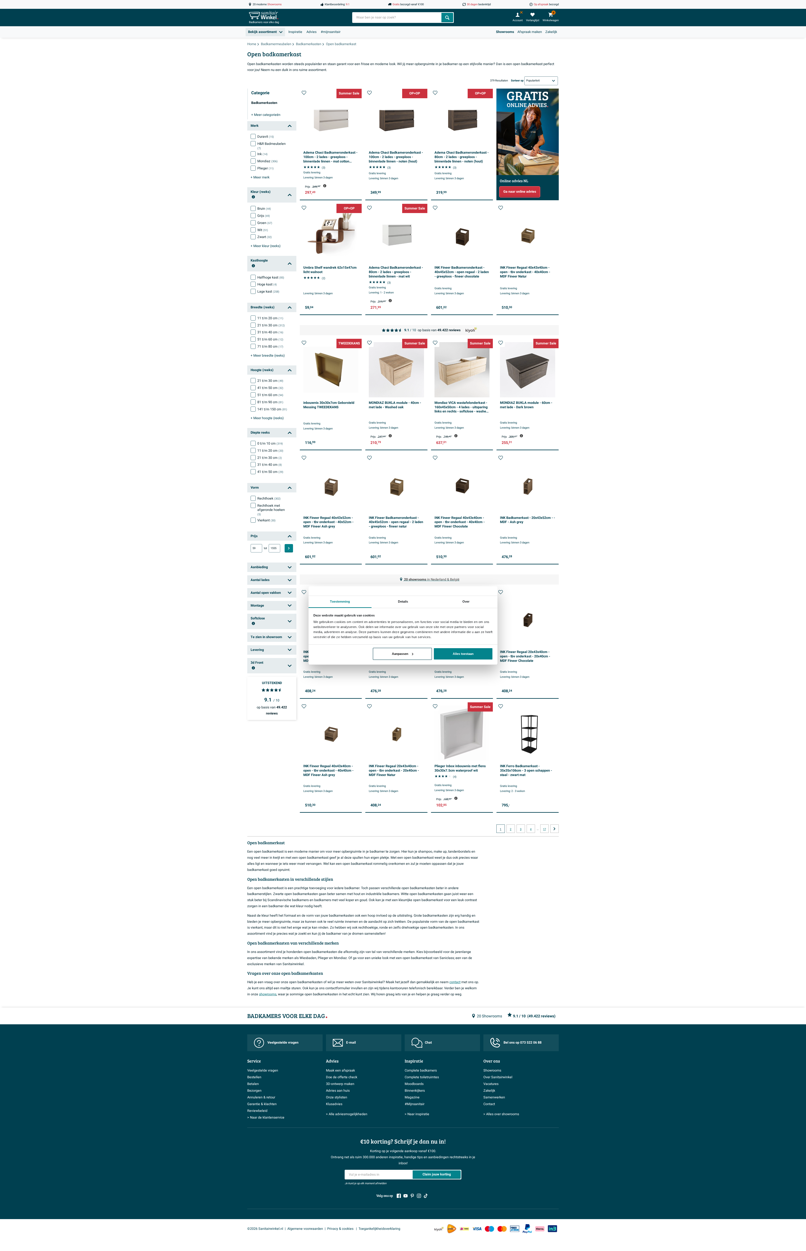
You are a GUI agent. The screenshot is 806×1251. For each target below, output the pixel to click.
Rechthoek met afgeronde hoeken (271, 510)
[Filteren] (289, 548)
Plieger (265, 168)
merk (260, 177)
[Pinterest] (412, 1195)
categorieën (265, 114)
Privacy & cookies (340, 1228)
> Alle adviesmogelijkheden (346, 1114)
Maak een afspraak (340, 1070)
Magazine (412, 1097)
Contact (489, 1104)
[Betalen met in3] (552, 1228)
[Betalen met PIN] (514, 1229)
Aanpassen (400, 654)
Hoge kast (267, 284)
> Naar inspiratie (417, 1114)
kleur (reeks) (266, 246)
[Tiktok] (425, 1195)
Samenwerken (494, 1097)
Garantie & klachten (262, 1104)
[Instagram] (418, 1195)
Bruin (264, 208)
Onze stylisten (336, 1097)
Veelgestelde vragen (282, 1042)
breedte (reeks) (268, 355)
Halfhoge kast (270, 277)
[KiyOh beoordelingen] (439, 1229)
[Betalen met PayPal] (527, 1228)
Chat (428, 1042)
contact (455, 982)
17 (544, 829)
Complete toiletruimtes (422, 1077)
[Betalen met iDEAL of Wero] (464, 1229)
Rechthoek (269, 498)
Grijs (263, 215)
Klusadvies (334, 1104)
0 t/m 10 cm (270, 443)
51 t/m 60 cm (270, 339)
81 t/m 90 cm (270, 402)
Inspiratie (295, 31)
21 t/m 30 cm (271, 325)
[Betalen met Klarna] (539, 1229)
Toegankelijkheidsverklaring (379, 1228)
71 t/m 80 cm (270, 346)
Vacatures (491, 1083)
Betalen (253, 1083)
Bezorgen (254, 1090)
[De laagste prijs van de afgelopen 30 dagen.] (325, 186)
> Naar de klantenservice (265, 1117)
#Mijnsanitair (414, 1104)
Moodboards (414, 1083)
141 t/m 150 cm (272, 409)
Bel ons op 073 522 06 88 (523, 1042)
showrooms (267, 994)
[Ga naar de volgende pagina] (554, 828)
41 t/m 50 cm (270, 387)
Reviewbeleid (257, 1110)
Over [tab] (466, 601)
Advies (311, 31)
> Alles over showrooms (501, 1114)
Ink (262, 154)
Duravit (265, 136)
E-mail (351, 1042)
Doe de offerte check (341, 1077)
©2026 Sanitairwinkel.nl (265, 1228)
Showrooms (505, 31)
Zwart (264, 236)
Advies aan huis (338, 1090)
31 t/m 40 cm (270, 332)
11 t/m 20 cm (270, 318)
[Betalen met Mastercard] (502, 1229)
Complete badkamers (421, 1070)
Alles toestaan (463, 654)
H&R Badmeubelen (271, 145)
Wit (262, 230)
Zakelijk (551, 31)
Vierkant (266, 520)
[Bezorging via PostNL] (451, 1228)
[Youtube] (405, 1195)
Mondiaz (267, 161)
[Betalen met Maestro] (489, 1229)
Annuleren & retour (261, 1097)
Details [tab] (403, 601)
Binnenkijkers (415, 1090)
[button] (304, 93)
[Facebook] (398, 1195)
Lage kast (268, 291)
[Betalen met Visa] (477, 1229)
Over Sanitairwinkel (497, 1077)
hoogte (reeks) (267, 418)
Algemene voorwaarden (305, 1228)
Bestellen (254, 1077)
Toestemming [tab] (340, 601)
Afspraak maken (529, 31)
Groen (264, 222)
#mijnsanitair (330, 31)
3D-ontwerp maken (340, 1083)
